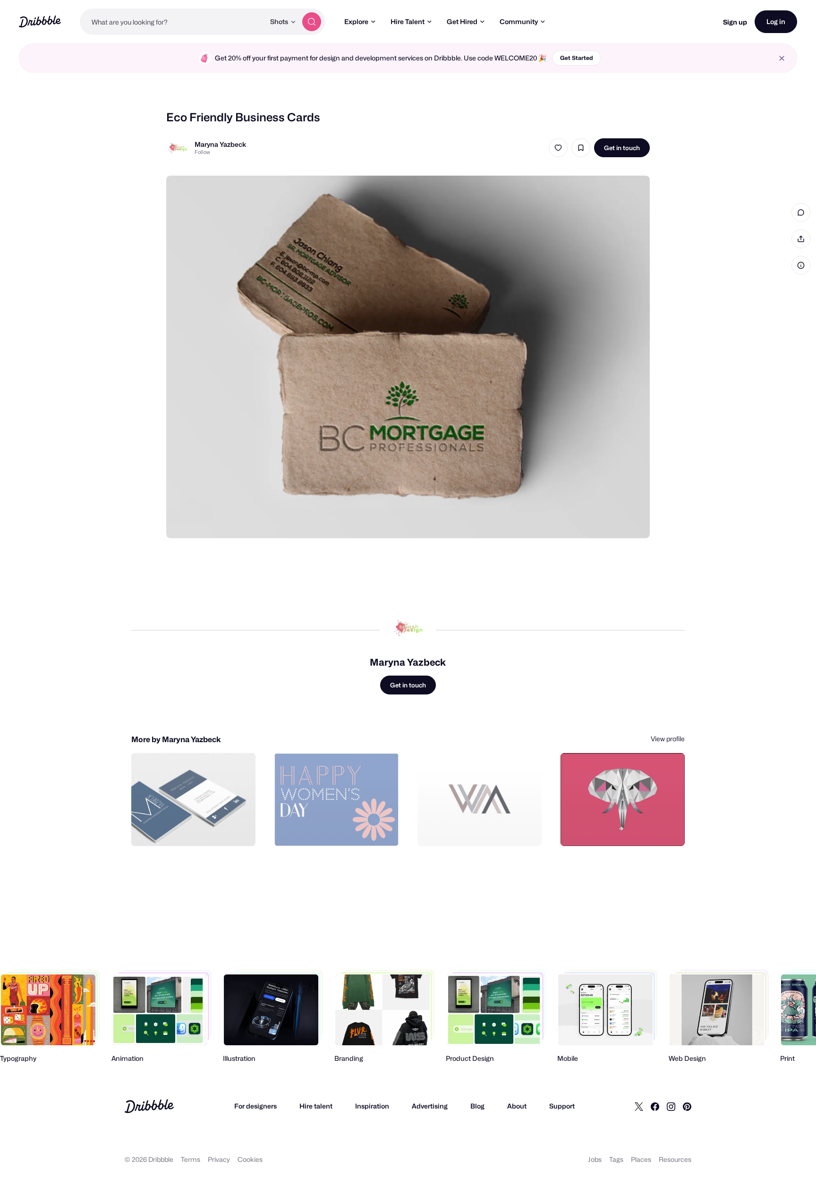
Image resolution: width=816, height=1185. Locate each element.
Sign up (735, 22)
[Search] (311, 21)
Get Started (576, 57)
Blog (477, 1106)
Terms (190, 1159)
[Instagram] (671, 1106)
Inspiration (372, 1106)
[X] (639, 1106)
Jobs (595, 1159)
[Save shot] (580, 147)
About (517, 1106)
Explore (356, 21)
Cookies (250, 1159)
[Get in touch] (200, 829)
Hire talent (315, 1106)
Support (562, 1106)
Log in (775, 21)
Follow (202, 152)
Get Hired (462, 21)
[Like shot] (558, 147)
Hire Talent (408, 21)
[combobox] (172, 21)
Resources (675, 1159)
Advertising (430, 1106)
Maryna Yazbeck (220, 144)
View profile (668, 739)
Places (641, 1159)
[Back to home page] (40, 21)
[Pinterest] (687, 1106)
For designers (255, 1106)
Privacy (219, 1159)
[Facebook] (655, 1106)
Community (519, 21)
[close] (781, 58)
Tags (616, 1159)
